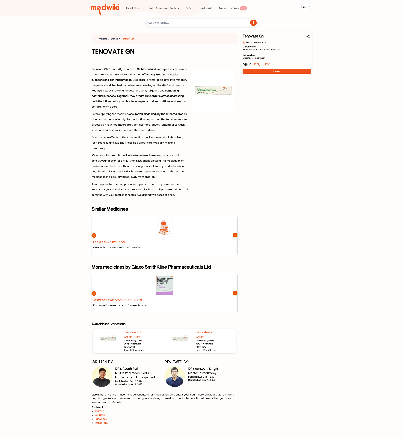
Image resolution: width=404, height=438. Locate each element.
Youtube (100, 415)
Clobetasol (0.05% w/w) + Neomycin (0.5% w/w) (133, 343)
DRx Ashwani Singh (203, 368)
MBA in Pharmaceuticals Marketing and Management (135, 375)
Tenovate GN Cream (204, 334)
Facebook (101, 419)
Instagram (101, 423)
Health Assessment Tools (162, 8)
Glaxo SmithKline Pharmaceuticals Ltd (261, 49)
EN (304, 6)
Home (104, 38)
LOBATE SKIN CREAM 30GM (109, 242)
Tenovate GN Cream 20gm (132, 334)
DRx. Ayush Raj (126, 368)
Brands (114, 38)
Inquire (276, 71)
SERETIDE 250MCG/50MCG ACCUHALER (118, 300)
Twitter (99, 411)
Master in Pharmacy (202, 373)
